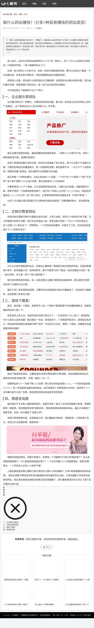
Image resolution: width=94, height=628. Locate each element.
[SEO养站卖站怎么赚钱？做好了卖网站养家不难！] (16, 593)
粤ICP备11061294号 (60, 615)
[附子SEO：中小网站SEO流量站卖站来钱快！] (47, 568)
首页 (24, 3)
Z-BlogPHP (80, 615)
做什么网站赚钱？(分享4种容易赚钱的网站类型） (45, 22)
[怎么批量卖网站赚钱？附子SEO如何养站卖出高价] (77, 593)
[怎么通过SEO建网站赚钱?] (47, 593)
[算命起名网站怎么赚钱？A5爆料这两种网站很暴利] (16, 568)
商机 (44, 3)
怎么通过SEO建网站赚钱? (44, 604)
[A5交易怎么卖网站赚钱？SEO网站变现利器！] (77, 568)
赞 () (48, 547)
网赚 (34, 3)
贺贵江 (39, 28)
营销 (54, 3)
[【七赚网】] (10, 3)
